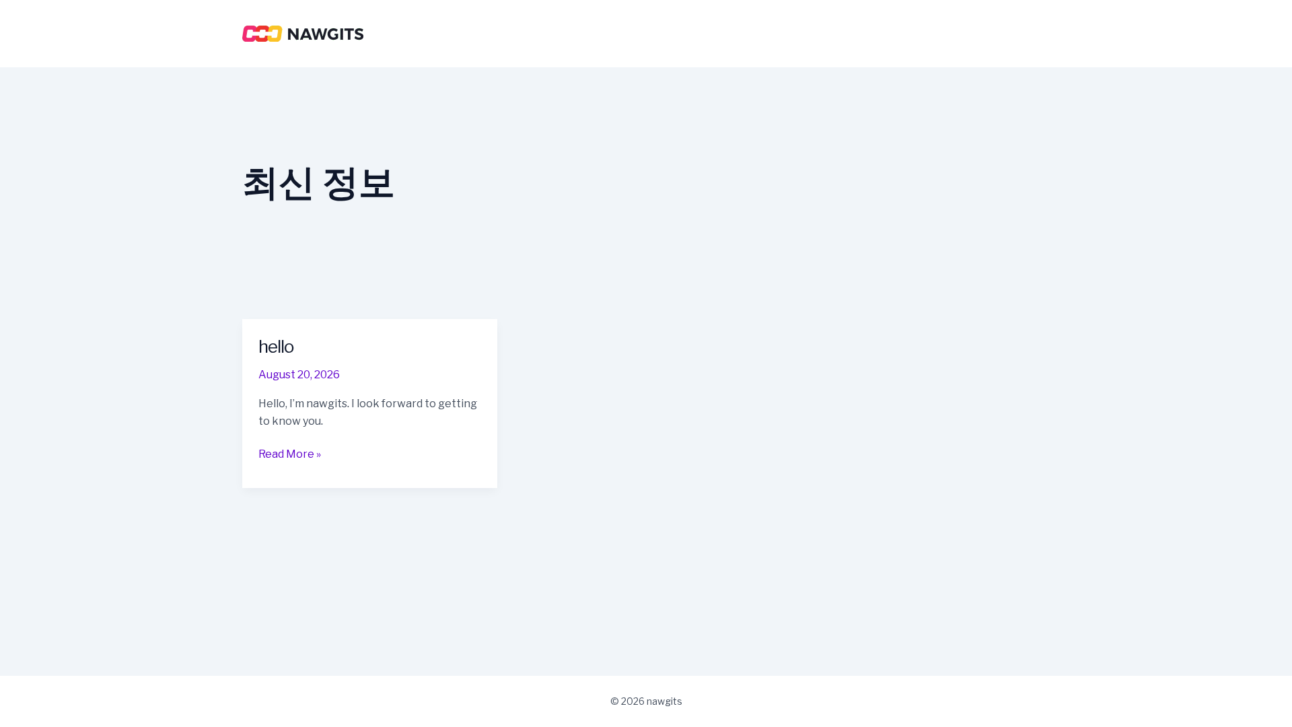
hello (275, 346)
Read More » (289, 453)
